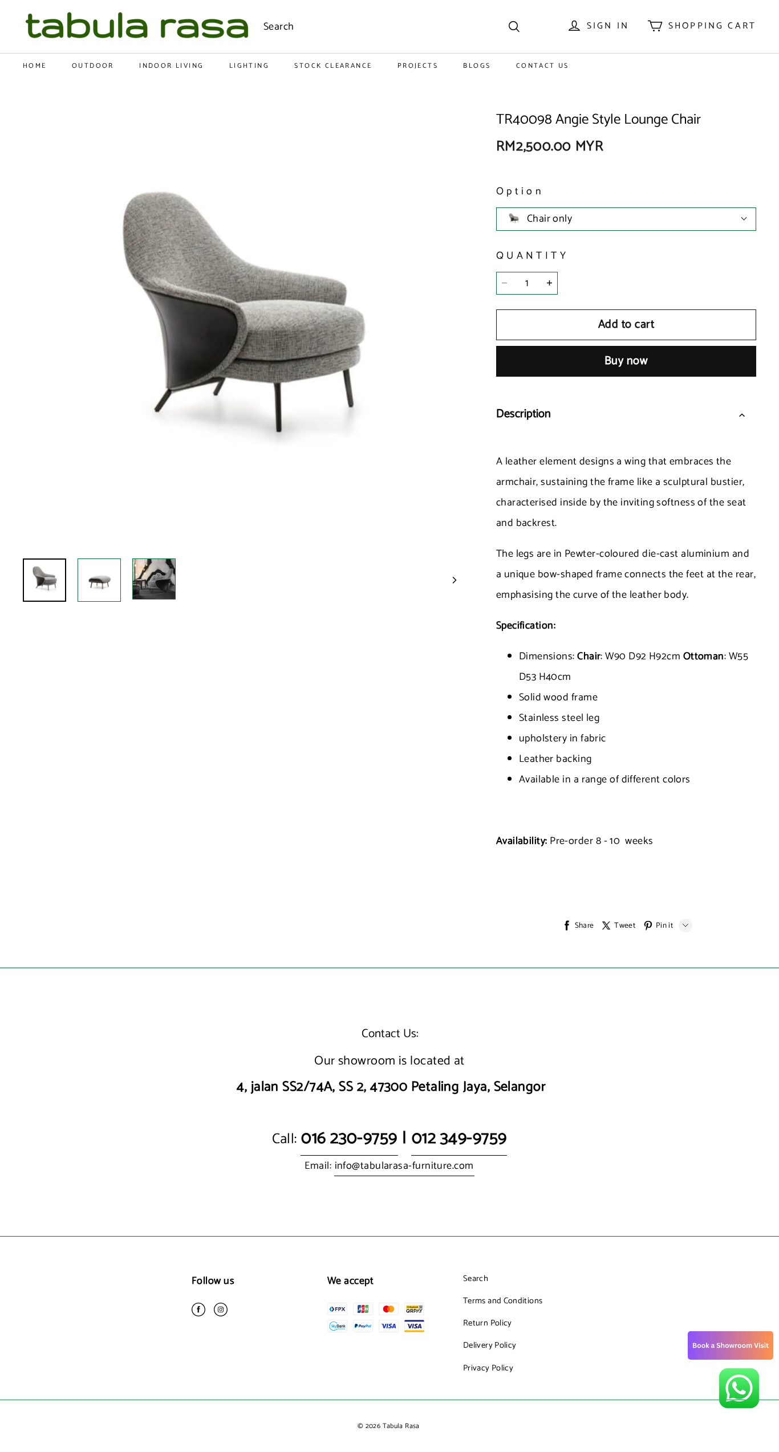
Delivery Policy (489, 1345)
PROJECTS (417, 65)
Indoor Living (171, 65)
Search (475, 1279)
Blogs (476, 65)
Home (35, 65)
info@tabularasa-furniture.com (404, 1165)
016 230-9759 (349, 1138)
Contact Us (542, 65)
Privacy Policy (488, 1368)
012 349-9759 (459, 1138)
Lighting (249, 65)
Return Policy (487, 1323)
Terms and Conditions (502, 1301)
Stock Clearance (333, 65)
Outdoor (93, 65)
